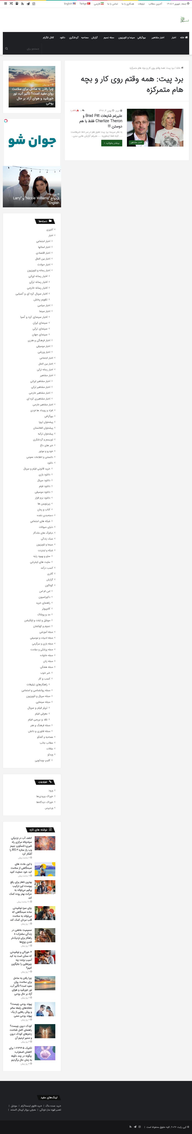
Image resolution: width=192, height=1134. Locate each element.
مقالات (49, 749)
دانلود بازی (44, 475)
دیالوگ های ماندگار (43, 533)
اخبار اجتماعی (43, 241)
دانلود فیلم (44, 486)
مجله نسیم (109, 38)
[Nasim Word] (184, 19)
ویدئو (50, 755)
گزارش (94, 38)
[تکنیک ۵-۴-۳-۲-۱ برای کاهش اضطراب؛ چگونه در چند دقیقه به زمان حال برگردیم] (45, 1053)
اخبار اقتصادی (43, 253)
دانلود (62, 38)
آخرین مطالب (155, 4)
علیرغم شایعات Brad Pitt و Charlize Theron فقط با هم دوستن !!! (101, 121)
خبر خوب (45, 673)
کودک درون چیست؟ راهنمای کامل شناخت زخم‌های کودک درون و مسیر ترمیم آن (21, 1032)
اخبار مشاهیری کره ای (38, 399)
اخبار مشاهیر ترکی (40, 387)
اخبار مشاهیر (158, 38)
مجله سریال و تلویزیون (38, 696)
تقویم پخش (40, 300)
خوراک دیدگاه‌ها (44, 802)
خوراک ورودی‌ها (44, 796)
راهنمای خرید (43, 603)
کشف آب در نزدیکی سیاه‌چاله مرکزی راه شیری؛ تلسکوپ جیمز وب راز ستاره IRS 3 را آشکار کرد (21, 846)
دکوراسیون (44, 597)
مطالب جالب (46, 743)
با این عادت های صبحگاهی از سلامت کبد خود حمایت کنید (21, 868)
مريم (117, 111)
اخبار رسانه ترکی (38, 282)
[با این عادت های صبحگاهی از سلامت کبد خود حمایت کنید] (45, 869)
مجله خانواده (46, 655)
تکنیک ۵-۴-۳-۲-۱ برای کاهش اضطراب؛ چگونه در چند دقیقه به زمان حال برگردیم (20, 1054)
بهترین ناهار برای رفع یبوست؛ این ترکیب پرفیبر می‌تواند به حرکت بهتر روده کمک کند (20, 890)
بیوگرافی (141, 38)
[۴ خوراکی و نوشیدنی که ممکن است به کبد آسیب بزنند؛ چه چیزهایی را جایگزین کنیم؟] (45, 957)
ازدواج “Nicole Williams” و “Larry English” (36, 201)
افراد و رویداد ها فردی (41, 410)
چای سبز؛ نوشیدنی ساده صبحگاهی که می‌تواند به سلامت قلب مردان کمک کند (21, 914)
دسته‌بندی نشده (45, 515)
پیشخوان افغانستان (43, 428)
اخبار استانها (44, 247)
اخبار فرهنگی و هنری (39, 340)
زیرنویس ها (44, 504)
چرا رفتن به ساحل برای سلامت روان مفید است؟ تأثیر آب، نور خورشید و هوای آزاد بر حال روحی (32, 96)
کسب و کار (44, 679)
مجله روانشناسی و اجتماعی (36, 690)
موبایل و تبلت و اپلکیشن (37, 620)
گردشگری (74, 38)
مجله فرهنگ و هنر (40, 725)
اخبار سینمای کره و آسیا (33, 317)
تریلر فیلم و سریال (37, 708)
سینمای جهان (39, 335)
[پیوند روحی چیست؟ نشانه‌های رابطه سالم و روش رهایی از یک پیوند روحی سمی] (45, 1009)
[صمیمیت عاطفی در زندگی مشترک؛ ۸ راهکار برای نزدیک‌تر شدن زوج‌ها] (45, 935)
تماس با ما (112, 4)
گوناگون (49, 585)
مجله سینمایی (43, 702)
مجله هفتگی (46, 667)
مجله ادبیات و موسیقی (41, 638)
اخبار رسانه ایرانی (37, 276)
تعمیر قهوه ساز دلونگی (50, 1110)
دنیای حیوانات (46, 527)
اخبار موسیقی (43, 346)
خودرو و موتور (46, 451)
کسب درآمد (47, 568)
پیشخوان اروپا (46, 422)
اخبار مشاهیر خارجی (39, 393)
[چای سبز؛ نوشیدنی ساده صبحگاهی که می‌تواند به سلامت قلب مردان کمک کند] (45, 913)
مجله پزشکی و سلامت (41, 650)
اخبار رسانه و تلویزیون (38, 270)
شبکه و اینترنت (45, 550)
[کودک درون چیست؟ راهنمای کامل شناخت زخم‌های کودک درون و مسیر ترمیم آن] (45, 1031)
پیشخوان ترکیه (45, 434)
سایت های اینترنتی (40, 562)
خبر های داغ (46, 445)
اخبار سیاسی (44, 305)
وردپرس (49, 808)
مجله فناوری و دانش (39, 731)
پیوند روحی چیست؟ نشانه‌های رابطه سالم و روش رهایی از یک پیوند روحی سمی (21, 1010)
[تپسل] (6, 121)
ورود (51, 791)
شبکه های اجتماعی (40, 521)
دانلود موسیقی (42, 492)
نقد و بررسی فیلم (37, 720)
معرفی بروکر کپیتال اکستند (23, 1110)
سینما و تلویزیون (126, 38)
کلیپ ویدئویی (42, 760)
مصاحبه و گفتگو (45, 737)
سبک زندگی (47, 539)
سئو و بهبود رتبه (41, 556)
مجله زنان (48, 661)
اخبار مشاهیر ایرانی (40, 381)
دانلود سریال (43, 480)
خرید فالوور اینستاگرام (31, 1106)
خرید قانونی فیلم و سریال (36, 469)
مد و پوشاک (43, 615)
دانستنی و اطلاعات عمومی (39, 457)
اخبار (174, 38)
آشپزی (49, 230)
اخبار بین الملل (42, 259)
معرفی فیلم (41, 714)
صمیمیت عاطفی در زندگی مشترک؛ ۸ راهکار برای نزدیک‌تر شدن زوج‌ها (21, 936)
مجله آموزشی (46, 632)
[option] (31, 86)
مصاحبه (85, 38)
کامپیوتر (46, 609)
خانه (182, 38)
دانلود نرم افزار (42, 498)
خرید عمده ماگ (53, 1106)
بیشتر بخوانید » (111, 143)
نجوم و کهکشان (41, 626)
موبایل (14, 1106)
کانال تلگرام (48, 38)
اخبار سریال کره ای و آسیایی (31, 294)
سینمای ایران (40, 323)
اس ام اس (44, 591)
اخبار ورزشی (44, 352)
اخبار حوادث (43, 265)
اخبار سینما (44, 311)
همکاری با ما (128, 4)
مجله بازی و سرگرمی (42, 644)
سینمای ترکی (40, 329)
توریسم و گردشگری (43, 440)
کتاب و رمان (43, 510)
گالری (50, 574)
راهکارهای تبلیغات (37, 685)
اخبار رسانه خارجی (37, 288)
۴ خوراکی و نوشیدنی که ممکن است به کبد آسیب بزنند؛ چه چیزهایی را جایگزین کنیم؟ (21, 960)
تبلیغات (141, 4)
